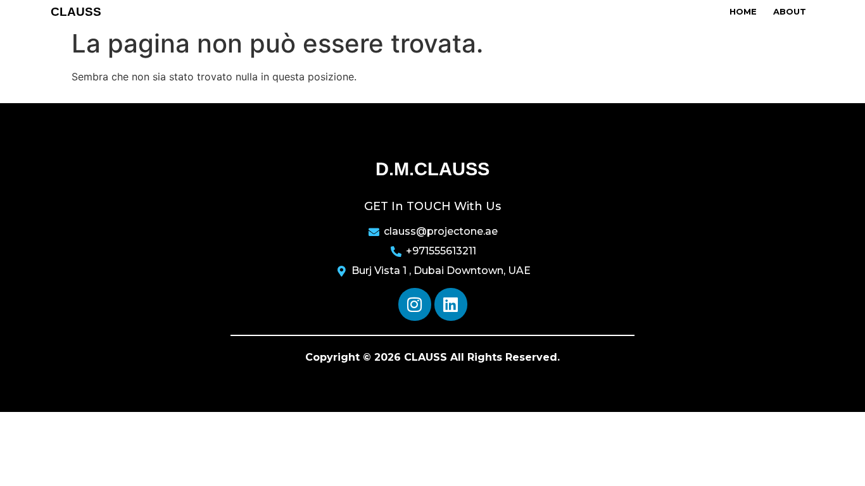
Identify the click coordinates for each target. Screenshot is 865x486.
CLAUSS (76, 11)
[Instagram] (414, 304)
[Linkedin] (450, 304)
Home (743, 11)
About (789, 11)
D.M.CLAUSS (432, 169)
